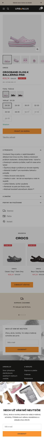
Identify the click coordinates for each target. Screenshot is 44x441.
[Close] (40, 385)
